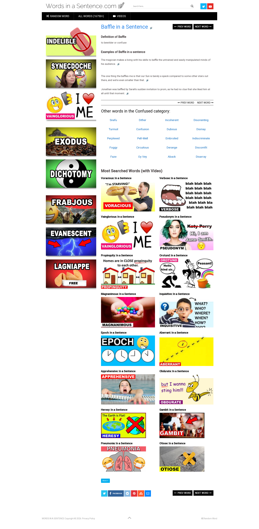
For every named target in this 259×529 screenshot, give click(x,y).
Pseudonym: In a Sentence (175, 216)
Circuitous (142, 147)
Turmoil (113, 129)
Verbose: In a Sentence (173, 178)
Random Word (59, 16)
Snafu (113, 120)
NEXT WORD (204, 102)
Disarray (201, 156)
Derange (172, 147)
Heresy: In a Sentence (114, 409)
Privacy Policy (88, 518)
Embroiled (171, 138)
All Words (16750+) (91, 16)
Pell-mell (142, 138)
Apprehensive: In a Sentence (118, 371)
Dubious (172, 129)
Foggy (113, 147)
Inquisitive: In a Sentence (174, 293)
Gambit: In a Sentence (172, 409)
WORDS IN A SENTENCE (53, 518)
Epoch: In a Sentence (114, 332)
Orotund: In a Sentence (173, 255)
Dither (142, 120)
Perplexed (113, 138)
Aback (172, 156)
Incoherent (172, 120)
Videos (121, 16)
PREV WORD (187, 102)
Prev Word (184, 26)
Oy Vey (142, 156)
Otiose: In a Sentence (172, 443)
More (105, 481)
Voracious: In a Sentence (116, 178)
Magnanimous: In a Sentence (118, 293)
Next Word (202, 26)
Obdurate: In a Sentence (174, 371)
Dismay (201, 129)
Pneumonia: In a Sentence (116, 443)
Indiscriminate (201, 138)
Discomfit (201, 147)
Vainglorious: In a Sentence (117, 216)
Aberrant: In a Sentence (173, 332)
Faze (113, 156)
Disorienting (201, 120)
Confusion (142, 129)
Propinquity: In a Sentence (117, 255)
